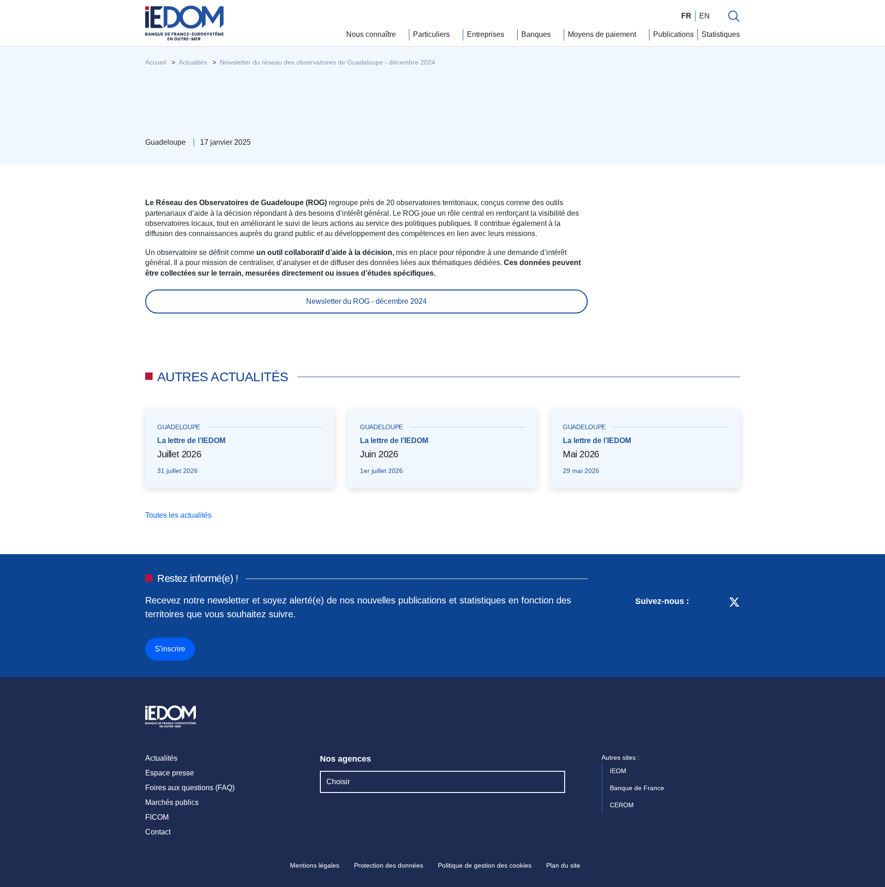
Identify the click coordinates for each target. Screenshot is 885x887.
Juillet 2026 (179, 454)
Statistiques (721, 34)
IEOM (619, 771)
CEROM (623, 805)
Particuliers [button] (432, 34)
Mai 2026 (581, 454)
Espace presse (169, 773)
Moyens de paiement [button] (603, 34)
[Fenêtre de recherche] (734, 16)
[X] (734, 627)
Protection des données (388, 865)
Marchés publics (172, 802)
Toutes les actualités (179, 515)
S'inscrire (170, 649)
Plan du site (563, 865)
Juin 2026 (379, 454)
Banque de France (638, 788)
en (704, 16)
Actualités (161, 758)
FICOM (157, 817)
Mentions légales (314, 865)
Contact (158, 832)
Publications (673, 34)
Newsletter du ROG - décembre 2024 (366, 301)
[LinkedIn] (700, 627)
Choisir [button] (338, 782)
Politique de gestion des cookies (484, 865)
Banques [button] (537, 34)
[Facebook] (717, 627)
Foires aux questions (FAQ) (190, 788)
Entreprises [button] (486, 34)
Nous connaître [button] (372, 34)
